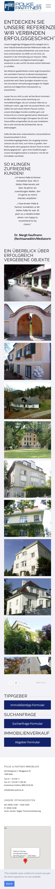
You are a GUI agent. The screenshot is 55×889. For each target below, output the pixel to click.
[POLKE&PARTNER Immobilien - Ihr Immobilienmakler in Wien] (23, 6)
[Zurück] (10, 180)
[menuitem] (47, 6)
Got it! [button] (9, 884)
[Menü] (47, 6)
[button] (25, 861)
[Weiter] (44, 180)
